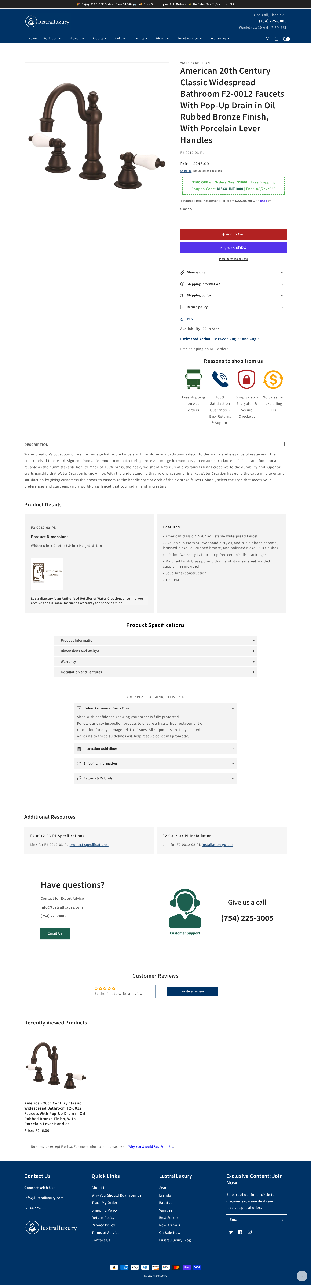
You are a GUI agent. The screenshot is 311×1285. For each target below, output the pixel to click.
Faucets (98, 39)
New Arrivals (169, 1225)
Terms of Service (106, 1232)
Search (165, 1187)
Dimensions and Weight (80, 651)
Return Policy (103, 1217)
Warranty (68, 661)
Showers (75, 39)
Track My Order (104, 1202)
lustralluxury (160, 1275)
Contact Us (101, 1240)
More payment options (233, 259)
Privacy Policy (103, 1225)
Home (33, 39)
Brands (165, 1195)
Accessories (218, 39)
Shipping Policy (105, 1210)
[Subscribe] (282, 1220)
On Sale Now (170, 1232)
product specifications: (89, 844)
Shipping (185, 171)
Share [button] (189, 319)
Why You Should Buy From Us (150, 1146)
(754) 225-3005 (273, 21)
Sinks (118, 39)
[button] (268, 38)
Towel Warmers (188, 39)
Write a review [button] (193, 991)
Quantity (186, 209)
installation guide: (217, 844)
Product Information (78, 640)
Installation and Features (81, 672)
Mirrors (161, 39)
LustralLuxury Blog (175, 1240)
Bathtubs (51, 39)
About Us (99, 1187)
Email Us (55, 933)
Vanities (139, 39)
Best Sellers (169, 1217)
